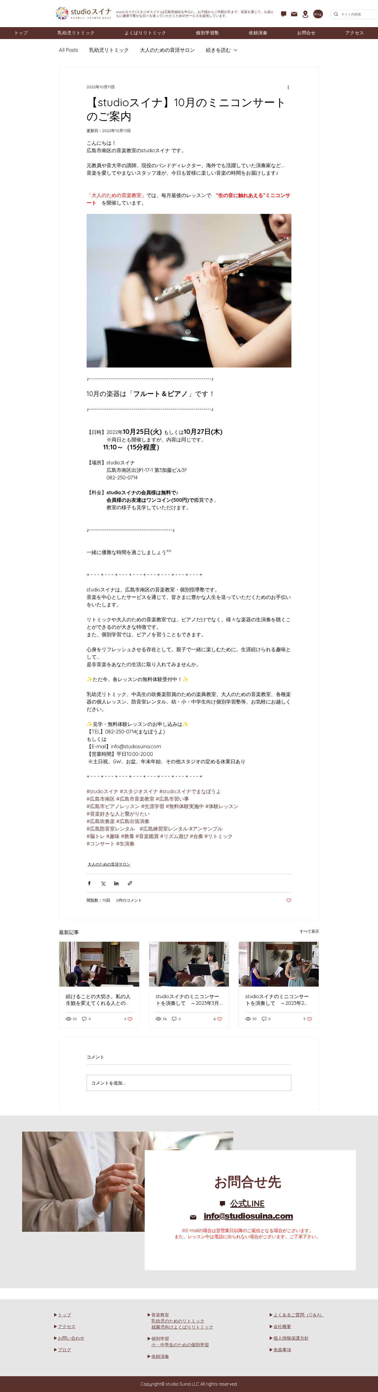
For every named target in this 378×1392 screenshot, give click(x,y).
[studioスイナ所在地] (305, 14)
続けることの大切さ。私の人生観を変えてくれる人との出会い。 (98, 1000)
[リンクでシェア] (130, 883)
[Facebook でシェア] (89, 883)
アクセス (67, 1326)
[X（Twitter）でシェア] (102, 883)
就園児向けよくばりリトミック (182, 1327)
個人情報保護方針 (291, 1338)
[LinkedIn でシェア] (116, 883)
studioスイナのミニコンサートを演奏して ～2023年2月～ (277, 1000)
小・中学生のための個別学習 (180, 1344)
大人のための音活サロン (167, 50)
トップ (64, 1315)
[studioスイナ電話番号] (283, 14)
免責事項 (282, 1349)
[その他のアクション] (288, 87)
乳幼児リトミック (109, 50)
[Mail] (294, 14)
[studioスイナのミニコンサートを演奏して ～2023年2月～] (279, 964)
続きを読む (218, 50)
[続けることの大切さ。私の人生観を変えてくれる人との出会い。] (99, 964)
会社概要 (282, 1326)
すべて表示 (309, 931)
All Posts (68, 50)
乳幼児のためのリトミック (177, 1321)
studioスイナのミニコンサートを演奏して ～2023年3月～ (187, 1000)
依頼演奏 (160, 1356)
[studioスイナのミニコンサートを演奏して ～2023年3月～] (189, 964)
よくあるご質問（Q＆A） (298, 1315)
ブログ (64, 1349)
